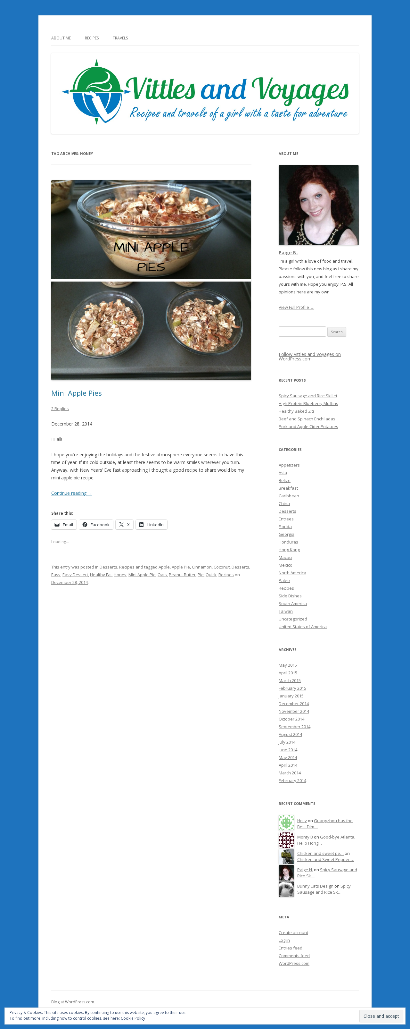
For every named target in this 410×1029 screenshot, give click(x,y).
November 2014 (294, 711)
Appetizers (289, 465)
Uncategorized (293, 619)
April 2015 (288, 673)
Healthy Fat (101, 575)
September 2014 (294, 727)
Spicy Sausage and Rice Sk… (324, 889)
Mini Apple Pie (142, 575)
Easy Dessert (75, 575)
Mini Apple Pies (76, 393)
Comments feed (294, 955)
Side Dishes (290, 596)
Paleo (284, 580)
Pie (201, 575)
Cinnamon (202, 567)
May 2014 (288, 757)
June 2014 (288, 750)
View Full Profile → (296, 307)
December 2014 (294, 703)
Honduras (288, 542)
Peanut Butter (182, 575)
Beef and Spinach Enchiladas (307, 419)
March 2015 (290, 680)
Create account (293, 932)
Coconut (222, 567)
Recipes (92, 38)
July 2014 (287, 742)
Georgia (286, 534)
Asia (283, 473)
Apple (164, 567)
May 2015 (288, 665)
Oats (162, 575)
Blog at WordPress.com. (73, 1002)
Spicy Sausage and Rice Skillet (308, 396)
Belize (285, 480)
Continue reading (71, 493)
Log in (284, 940)
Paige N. (288, 252)
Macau (285, 557)
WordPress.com (294, 963)
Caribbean (289, 496)
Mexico (285, 565)
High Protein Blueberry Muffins (308, 403)
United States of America (303, 626)
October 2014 (291, 719)
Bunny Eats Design (315, 886)
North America (292, 573)
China (284, 503)
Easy (56, 575)
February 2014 (292, 780)
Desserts (108, 567)
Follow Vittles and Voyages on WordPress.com (310, 356)
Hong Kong (289, 549)
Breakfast (288, 488)
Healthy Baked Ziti (296, 411)
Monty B (305, 837)
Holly (302, 820)
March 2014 (290, 773)
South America (293, 603)
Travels (120, 38)
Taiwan (286, 611)
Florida (285, 526)
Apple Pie (181, 567)
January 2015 (291, 696)
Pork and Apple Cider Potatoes (308, 426)
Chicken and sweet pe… (320, 853)
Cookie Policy (133, 1018)
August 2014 (290, 734)
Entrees (286, 519)
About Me (61, 38)
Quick (211, 575)
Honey (120, 575)
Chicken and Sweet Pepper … (325, 859)
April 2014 (288, 765)
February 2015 (292, 688)
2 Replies (60, 408)
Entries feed (290, 948)
